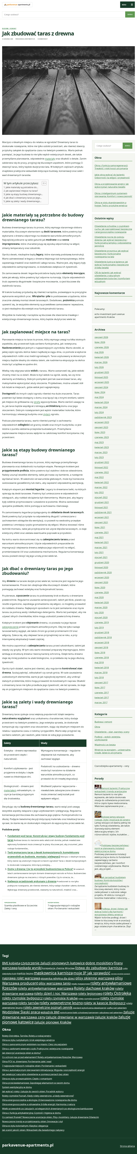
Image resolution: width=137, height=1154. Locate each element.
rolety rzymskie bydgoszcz (22, 998)
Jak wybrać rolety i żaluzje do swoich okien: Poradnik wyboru (33, 1091)
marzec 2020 (101, 607)
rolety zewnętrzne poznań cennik (47, 1007)
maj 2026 (99, 352)
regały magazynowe (80, 983)
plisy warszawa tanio (55, 983)
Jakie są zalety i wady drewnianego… (23, 201)
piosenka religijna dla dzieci (58, 978)
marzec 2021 (101, 547)
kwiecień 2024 (102, 402)
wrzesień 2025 (102, 382)
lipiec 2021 (100, 527)
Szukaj (130, 14)
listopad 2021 (101, 507)
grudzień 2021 (102, 502)
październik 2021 (103, 512)
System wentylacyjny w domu (17, 1087)
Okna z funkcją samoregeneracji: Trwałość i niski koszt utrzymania (111, 167)
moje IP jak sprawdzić (91, 972)
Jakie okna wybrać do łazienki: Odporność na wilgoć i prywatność (112, 176)
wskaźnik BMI (50, 1012)
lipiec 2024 (100, 392)
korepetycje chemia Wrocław (58, 968)
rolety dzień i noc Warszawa (55, 993)
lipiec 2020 (100, 587)
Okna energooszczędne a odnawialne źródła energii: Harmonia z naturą (38, 1104)
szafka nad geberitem (117, 1007)
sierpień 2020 (101, 582)
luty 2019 (99, 627)
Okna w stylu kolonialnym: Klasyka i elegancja (25, 1125)
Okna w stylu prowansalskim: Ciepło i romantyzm (27, 1078)
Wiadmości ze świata (105, 744)
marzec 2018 (101, 672)
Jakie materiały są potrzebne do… (22, 187)
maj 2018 (99, 662)
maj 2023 (99, 442)
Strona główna (127, 1146)
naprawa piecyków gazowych (120, 974)
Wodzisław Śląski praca (21, 1012)
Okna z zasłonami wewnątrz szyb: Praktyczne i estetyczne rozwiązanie (37, 1048)
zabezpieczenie (10, 626)
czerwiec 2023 (102, 437)
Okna (97, 726)
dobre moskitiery (99, 963)
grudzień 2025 (102, 372)
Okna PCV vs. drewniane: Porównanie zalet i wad (26, 1061)
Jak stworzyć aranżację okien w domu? (21, 1052)
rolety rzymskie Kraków (60, 998)
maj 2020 (99, 597)
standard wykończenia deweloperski (89, 1007)
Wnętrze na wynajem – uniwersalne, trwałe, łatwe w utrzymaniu (113, 751)
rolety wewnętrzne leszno (61, 1002)
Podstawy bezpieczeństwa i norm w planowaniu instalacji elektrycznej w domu (112, 848)
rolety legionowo (90, 993)
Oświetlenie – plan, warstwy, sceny (112, 731)
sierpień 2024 (101, 387)
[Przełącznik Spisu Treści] (43, 183)
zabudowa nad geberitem (111, 1012)
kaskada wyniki (30, 967)
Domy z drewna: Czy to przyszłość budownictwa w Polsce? (40, 869)
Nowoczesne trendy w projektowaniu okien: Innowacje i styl (32, 1121)
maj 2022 (99, 477)
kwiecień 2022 (102, 482)
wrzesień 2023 (102, 422)
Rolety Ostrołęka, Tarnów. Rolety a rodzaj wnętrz (26, 1035)
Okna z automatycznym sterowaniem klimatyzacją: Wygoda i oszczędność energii (43, 1070)
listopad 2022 (101, 467)
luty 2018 (99, 677)
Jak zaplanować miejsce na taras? (22, 190)
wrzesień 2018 (102, 642)
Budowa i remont (9, 28)
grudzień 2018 (102, 632)
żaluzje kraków (106, 1017)
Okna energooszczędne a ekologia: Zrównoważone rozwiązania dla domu (39, 1100)
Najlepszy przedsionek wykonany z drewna (31, 881)
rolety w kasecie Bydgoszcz (104, 1003)
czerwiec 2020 (102, 592)
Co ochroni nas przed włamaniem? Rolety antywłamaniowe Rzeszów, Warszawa (42, 1057)
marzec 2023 (101, 452)
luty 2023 (99, 457)
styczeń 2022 (101, 497)
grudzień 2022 (102, 462)
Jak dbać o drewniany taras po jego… (24, 197)
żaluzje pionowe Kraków (52, 1022)
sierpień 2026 (101, 337)
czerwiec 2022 (102, 472)
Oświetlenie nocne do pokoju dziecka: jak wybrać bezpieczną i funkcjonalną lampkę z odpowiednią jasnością (113, 241)
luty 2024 (99, 412)
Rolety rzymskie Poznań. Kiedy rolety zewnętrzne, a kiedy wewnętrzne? (38, 1095)
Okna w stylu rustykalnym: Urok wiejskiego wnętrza (28, 1040)
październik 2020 (103, 572)
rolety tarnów (28, 1003)
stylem (46, 414)
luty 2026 (99, 367)
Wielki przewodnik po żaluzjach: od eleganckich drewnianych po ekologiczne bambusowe (47, 1108)
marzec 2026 (101, 362)
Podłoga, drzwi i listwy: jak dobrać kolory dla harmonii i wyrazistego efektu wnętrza (111, 911)
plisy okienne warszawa (95, 978)
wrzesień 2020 (102, 577)
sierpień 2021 (101, 522)
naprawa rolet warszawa (21, 978)
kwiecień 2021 (102, 542)
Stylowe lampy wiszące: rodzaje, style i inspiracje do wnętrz (112, 818)
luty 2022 (99, 492)
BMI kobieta (11, 963)
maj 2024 (99, 397)
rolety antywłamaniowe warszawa (45, 988)
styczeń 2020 (101, 617)
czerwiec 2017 (102, 692)
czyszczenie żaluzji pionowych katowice (53, 963)
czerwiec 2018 (102, 657)
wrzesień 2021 (102, 517)
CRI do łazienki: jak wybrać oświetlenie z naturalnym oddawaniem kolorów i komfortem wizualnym (112, 277)
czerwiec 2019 (102, 622)
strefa (37, 401)
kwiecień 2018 (102, 667)
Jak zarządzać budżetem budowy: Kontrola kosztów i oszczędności (110, 880)
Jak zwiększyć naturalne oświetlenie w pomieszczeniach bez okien (35, 1074)
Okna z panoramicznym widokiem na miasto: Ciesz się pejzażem (34, 1044)
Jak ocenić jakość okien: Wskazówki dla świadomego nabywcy (33, 1130)
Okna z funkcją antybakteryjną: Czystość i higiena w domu (31, 1112)
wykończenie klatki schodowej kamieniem (79, 1012)
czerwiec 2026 (102, 347)
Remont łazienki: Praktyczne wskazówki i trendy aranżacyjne (112, 790)
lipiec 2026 (100, 342)
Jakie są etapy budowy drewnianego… (24, 194)
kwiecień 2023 (102, 447)
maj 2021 (99, 537)
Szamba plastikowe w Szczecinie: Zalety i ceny (21, 906)
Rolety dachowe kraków (94, 988)
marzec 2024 (101, 407)
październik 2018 (103, 637)
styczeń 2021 (101, 557)
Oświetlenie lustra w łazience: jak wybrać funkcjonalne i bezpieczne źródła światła (112, 264)
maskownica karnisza (53, 973)
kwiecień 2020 (102, 602)
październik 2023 (103, 417)
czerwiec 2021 (102, 532)
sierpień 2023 (101, 427)
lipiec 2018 (100, 652)
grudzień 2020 (102, 562)
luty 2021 (99, 552)
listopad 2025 (101, 377)
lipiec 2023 (100, 432)
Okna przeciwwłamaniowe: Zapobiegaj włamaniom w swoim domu (36, 1082)
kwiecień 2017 (102, 697)
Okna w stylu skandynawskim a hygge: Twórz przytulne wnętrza (111, 204)
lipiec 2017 (100, 687)
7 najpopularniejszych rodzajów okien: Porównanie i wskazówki (64, 906)
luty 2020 (99, 612)
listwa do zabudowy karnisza (98, 967)
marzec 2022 (101, 487)
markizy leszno (25, 973)
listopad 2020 (101, 567)
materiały (50, 158)
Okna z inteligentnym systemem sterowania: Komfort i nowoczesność (113, 195)
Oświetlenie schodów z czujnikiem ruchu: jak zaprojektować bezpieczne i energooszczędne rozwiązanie (113, 229)
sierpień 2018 (101, 647)
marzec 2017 (101, 702)
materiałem (10, 790)
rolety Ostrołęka (117, 993)
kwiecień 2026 (102, 357)
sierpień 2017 (101, 682)
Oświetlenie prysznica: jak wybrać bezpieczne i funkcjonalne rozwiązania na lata (112, 253)
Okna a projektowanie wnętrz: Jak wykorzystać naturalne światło (112, 185)
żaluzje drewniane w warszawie (70, 1017)
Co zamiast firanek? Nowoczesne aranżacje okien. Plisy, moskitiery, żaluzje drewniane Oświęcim (50, 1117)
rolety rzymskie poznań (89, 998)
